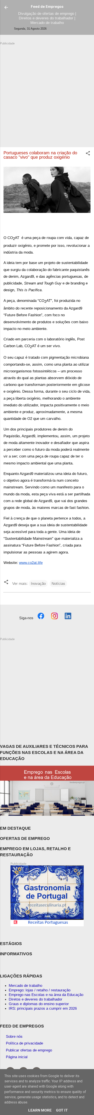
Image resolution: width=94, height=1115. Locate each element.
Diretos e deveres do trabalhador (35, 999)
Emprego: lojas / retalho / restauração (39, 990)
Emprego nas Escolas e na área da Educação (46, 994)
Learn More (40, 1110)
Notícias (58, 583)
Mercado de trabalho (25, 985)
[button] (88, 154)
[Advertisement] (47, 92)
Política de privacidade (24, 1043)
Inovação (38, 583)
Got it (62, 1110)
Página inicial (17, 1057)
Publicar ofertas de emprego (29, 1050)
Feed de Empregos (47, 6)
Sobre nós (14, 1036)
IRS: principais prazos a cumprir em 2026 (43, 1008)
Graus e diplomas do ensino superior (39, 1004)
